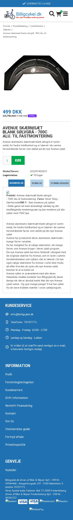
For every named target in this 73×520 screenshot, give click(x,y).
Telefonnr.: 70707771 (24, 322)
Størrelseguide (60, 183)
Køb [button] (18, 160)
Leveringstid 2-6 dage (39, 3)
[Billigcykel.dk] (24, 14)
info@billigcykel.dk (22, 314)
